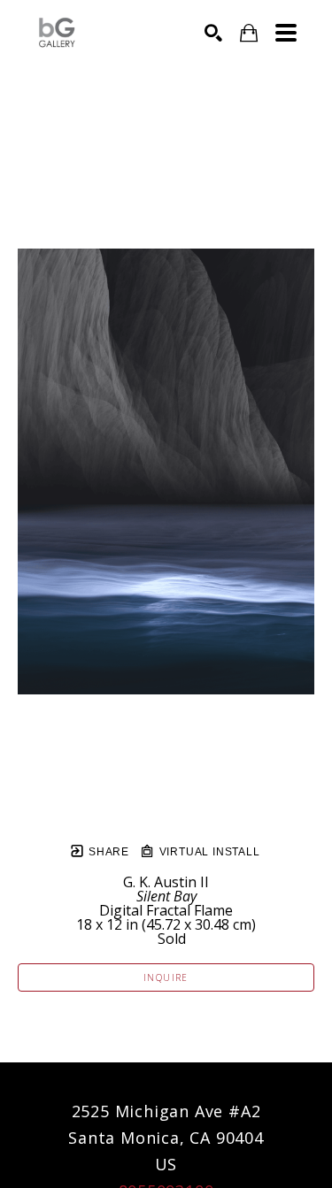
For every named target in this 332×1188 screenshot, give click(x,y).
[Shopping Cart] (249, 33)
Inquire (166, 977)
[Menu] (286, 33)
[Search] (213, 33)
